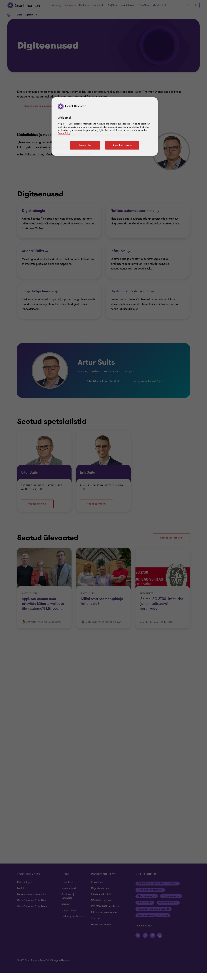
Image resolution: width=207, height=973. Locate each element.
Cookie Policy (64, 133)
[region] (105, 126)
